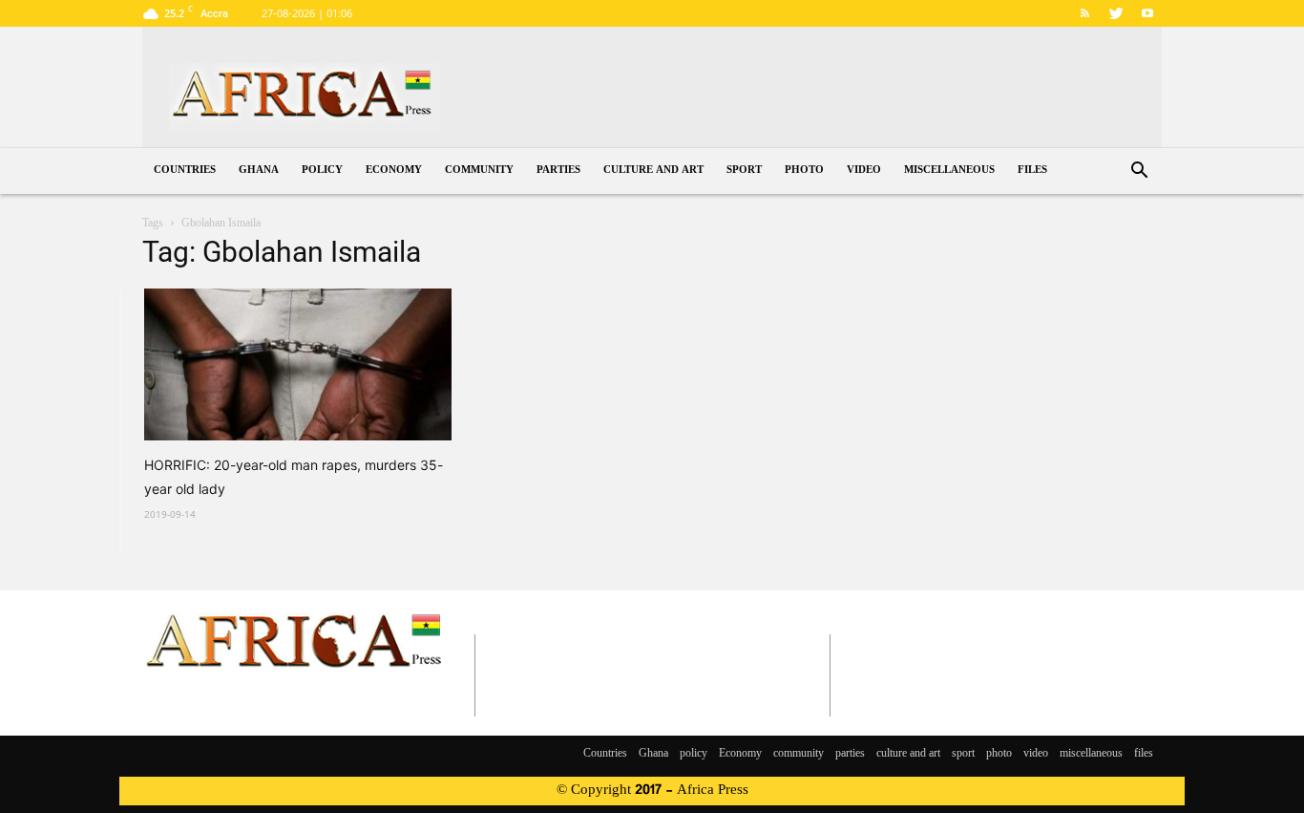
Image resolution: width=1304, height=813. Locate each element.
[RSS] (1084, 13)
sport (744, 170)
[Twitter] (1116, 13)
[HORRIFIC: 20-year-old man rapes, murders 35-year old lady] (298, 364)
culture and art (653, 170)
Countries (185, 170)
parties (558, 170)
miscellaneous (949, 170)
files (1032, 170)
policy (322, 170)
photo (804, 170)
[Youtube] (1147, 13)
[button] (1139, 172)
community (479, 170)
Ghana (259, 170)
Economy (394, 170)
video (864, 170)
